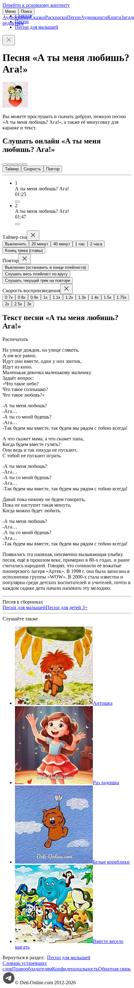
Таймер (12, 169)
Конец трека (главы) (24, 250)
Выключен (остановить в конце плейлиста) (45, 267)
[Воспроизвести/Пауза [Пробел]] (14, 164)
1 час (80, 244)
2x (7, 304)
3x (29, 304)
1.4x (95, 297)
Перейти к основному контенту (36, 5)
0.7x (9, 297)
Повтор (53, 169)
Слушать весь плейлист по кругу (36, 274)
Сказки (37, 17)
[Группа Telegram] (8, 982)
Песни (74, 17)
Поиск (26, 11)
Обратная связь (114, 968)
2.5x (18, 304)
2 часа (96, 244)
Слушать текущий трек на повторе (37, 280)
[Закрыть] (8, 40)
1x (45, 297)
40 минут (61, 244)
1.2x (69, 297)
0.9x (34, 297)
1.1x (56, 297)
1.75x (122, 297)
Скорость (32, 169)
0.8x (22, 297)
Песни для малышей (36, 27)
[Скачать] (17, 202)
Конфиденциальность (75, 968)
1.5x (108, 297)
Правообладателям (32, 968)
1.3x (82, 297)
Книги (114, 17)
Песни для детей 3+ (67, 607)
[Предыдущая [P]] (4, 164)
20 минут (39, 244)
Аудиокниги (94, 17)
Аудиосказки (16, 17)
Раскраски (56, 17)
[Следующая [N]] (24, 164)
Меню (10, 11)
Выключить (15, 244)
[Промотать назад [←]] (9, 164)
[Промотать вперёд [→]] (19, 164)
